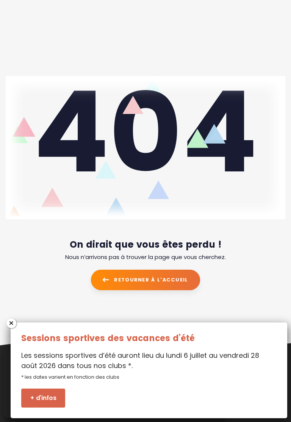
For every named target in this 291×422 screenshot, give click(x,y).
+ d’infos (43, 398)
